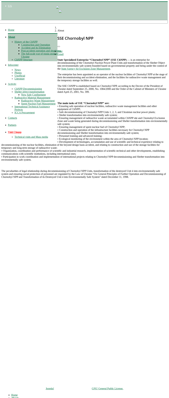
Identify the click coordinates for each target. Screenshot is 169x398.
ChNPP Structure (24, 59)
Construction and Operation (35, 44)
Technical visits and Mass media (31, 136)
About (11, 37)
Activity (12, 84)
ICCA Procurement (25, 112)
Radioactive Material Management (32, 97)
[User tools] (58, 46)
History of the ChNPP (26, 41)
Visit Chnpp (14, 132)
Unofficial (20, 75)
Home (11, 29)
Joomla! (50, 388)
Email (60, 54)
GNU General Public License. (107, 388)
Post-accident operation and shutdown (41, 50)
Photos (18, 72)
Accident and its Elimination (36, 47)
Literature (20, 78)
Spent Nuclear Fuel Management (38, 103)
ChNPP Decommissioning (28, 88)
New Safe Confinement (33, 94)
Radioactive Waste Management (38, 100)
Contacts (12, 117)
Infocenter (13, 65)
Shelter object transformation (29, 91)
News (18, 69)
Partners (12, 125)
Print (59, 51)
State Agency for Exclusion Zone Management (85, 68)
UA (10, 5)
